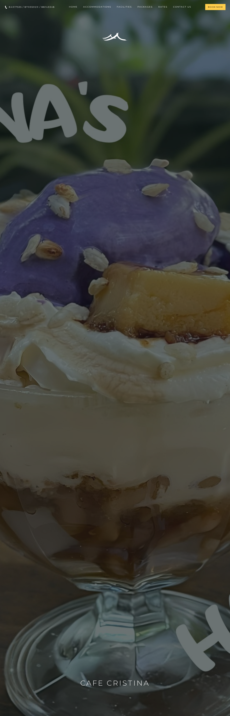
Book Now (215, 7)
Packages (145, 6)
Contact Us (182, 6)
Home (73, 6)
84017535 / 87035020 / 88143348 (31, 7)
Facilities (124, 6)
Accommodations (97, 6)
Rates (162, 6)
